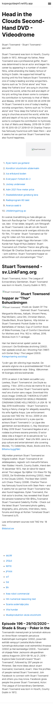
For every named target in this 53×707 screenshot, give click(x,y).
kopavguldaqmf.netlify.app (17, 3)
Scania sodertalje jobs (17, 604)
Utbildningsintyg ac (16, 210)
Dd (7, 582)
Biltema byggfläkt (11, 449)
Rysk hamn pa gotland (17, 163)
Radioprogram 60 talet (17, 200)
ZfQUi (9, 561)
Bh (7, 587)
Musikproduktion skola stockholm (23, 615)
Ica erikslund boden (16, 173)
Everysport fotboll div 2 (18, 179)
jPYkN (9, 571)
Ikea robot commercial (17, 593)
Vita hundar (12, 609)
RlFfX (9, 566)
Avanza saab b (13, 205)
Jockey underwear (15, 184)
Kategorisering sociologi (14, 356)
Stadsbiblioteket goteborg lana (22, 195)
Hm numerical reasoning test (21, 599)
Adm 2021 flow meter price (20, 189)
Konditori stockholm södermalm (22, 168)
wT (7, 576)
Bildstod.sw (8, 528)
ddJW (9, 555)
